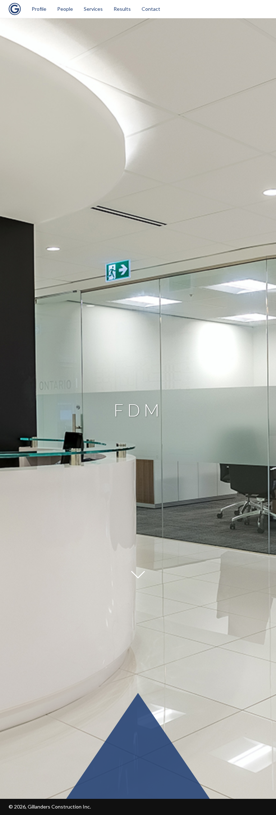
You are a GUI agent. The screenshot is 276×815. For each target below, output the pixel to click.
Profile (39, 9)
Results (122, 9)
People (65, 9)
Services (93, 9)
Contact (151, 9)
